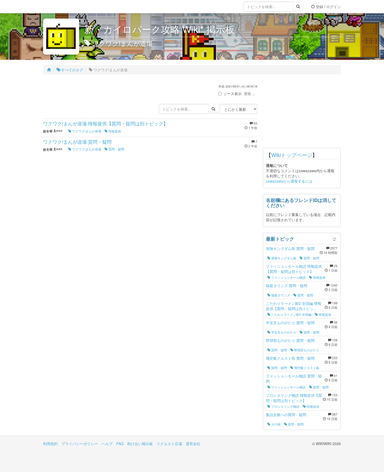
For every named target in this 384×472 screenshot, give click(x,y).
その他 (275, 424)
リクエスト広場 (169, 443)
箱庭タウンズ (280, 295)
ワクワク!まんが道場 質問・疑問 (77, 141)
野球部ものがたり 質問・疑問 (290, 340)
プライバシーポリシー (79, 443)
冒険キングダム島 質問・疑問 (290, 248)
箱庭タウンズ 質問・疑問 (286, 285)
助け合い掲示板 (140, 443)
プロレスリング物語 (284, 406)
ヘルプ (107, 443)
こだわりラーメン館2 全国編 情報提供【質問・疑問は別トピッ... (293, 306)
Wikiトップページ (291, 155)
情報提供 (114, 131)
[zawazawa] (64, 6)
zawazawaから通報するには (289, 181)
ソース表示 (232, 93)
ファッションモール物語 (288, 277)
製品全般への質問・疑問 (286, 414)
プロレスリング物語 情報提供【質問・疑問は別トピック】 (294, 398)
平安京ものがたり (283, 332)
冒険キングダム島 (283, 258)
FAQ (120, 443)
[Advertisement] (302, 112)
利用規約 (50, 443)
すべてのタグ (71, 69)
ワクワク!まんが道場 (86, 131)
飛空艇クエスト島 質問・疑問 (290, 358)
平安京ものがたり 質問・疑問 (290, 322)
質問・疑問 (116, 149)
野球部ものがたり (306, 350)
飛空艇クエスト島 (306, 367)
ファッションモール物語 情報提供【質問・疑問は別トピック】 (294, 269)
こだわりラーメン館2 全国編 (290, 314)
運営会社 (193, 443)
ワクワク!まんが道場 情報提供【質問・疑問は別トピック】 (105, 123)
